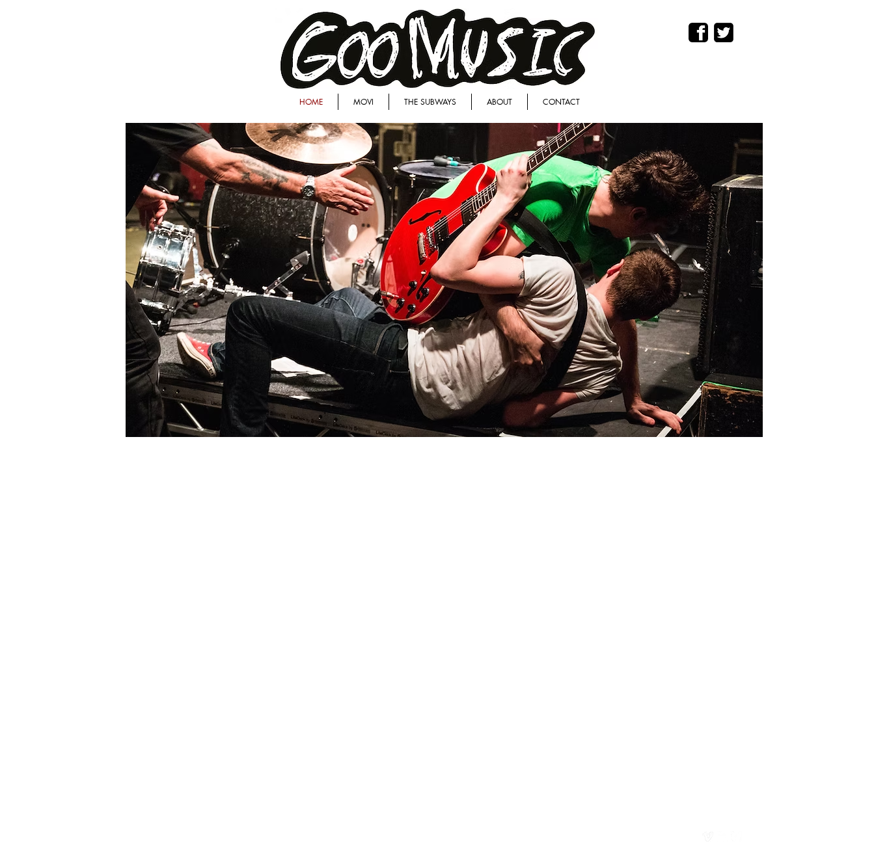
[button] (440, 280)
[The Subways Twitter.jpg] (723, 32)
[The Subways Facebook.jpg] (698, 32)
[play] (730, 426)
